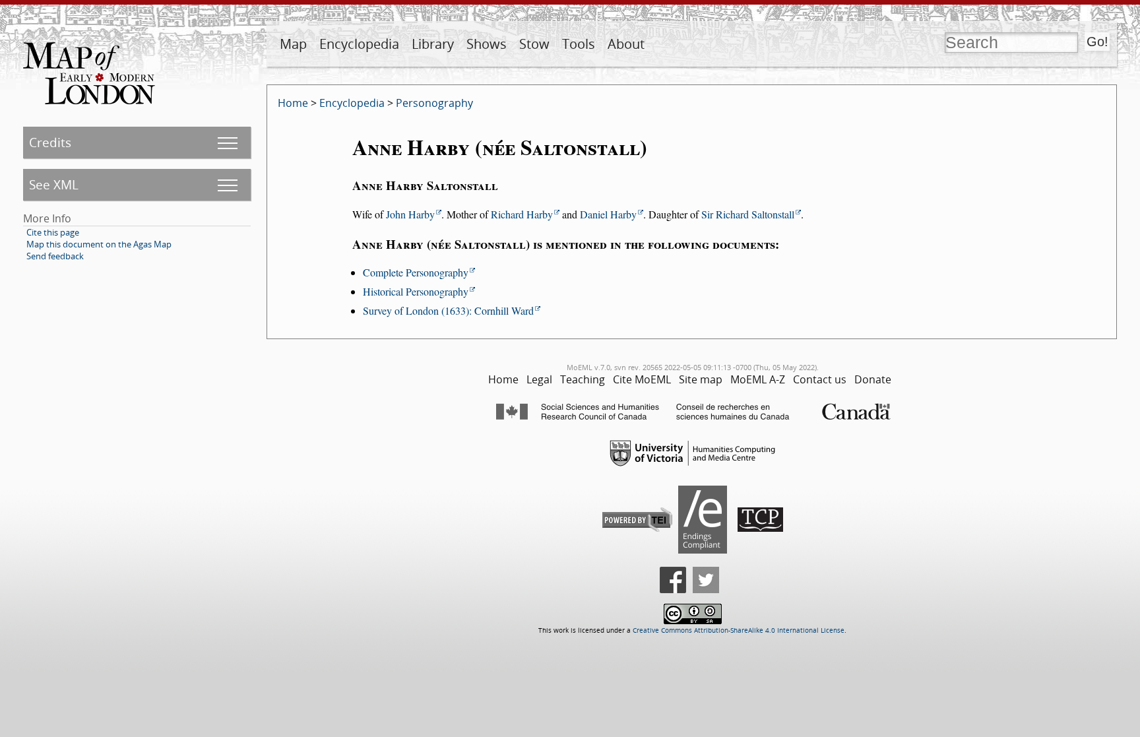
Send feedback (55, 256)
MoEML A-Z (757, 379)
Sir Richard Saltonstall (747, 214)
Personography (434, 103)
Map (293, 44)
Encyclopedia (359, 44)
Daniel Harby (608, 214)
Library (433, 44)
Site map (700, 379)
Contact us (819, 379)
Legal (539, 379)
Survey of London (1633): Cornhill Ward (448, 310)
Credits (50, 142)
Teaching (582, 379)
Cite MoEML (642, 379)
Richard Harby (522, 214)
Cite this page (52, 232)
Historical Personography (415, 291)
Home (293, 103)
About (626, 44)
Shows (486, 44)
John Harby (410, 214)
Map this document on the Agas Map (99, 244)
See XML (54, 184)
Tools (578, 44)
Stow (534, 44)
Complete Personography (415, 272)
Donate (872, 379)
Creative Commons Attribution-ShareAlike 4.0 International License (738, 630)
